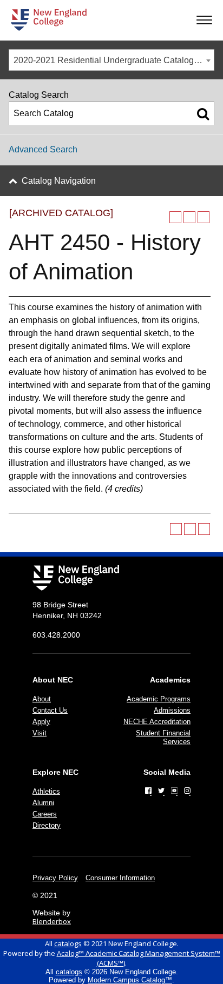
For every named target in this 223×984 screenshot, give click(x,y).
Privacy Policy (55, 878)
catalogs (68, 943)
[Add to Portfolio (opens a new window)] (175, 217)
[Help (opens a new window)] (203, 217)
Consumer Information (120, 878)
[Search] (203, 113)
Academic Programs (159, 699)
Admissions (172, 710)
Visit (39, 733)
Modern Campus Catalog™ (130, 980)
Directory (46, 825)
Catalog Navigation (59, 180)
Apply (41, 722)
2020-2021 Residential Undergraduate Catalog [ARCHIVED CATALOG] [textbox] (114, 60)
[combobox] (111, 60)
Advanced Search (43, 149)
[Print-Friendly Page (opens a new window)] (189, 217)
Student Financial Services (163, 737)
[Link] (148, 790)
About (41, 699)
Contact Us (50, 710)
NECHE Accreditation (157, 722)
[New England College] (49, 19)
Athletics (46, 791)
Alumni (43, 803)
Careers (44, 814)
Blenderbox (51, 921)
